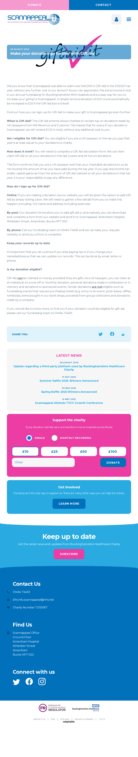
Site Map (64, 719)
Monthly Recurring (75, 438)
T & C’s (102, 719)
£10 (25, 452)
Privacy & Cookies (84, 719)
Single (40, 438)
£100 (112, 452)
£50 (83, 452)
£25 (54, 452)
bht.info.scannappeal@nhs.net (33, 599)
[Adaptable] (69, 722)
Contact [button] (103, 5)
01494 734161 (21, 592)
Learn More (69, 503)
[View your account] (116, 19)
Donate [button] (34, 5)
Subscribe (69, 554)
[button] (16, 682)
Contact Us (39, 719)
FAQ (53, 719)
